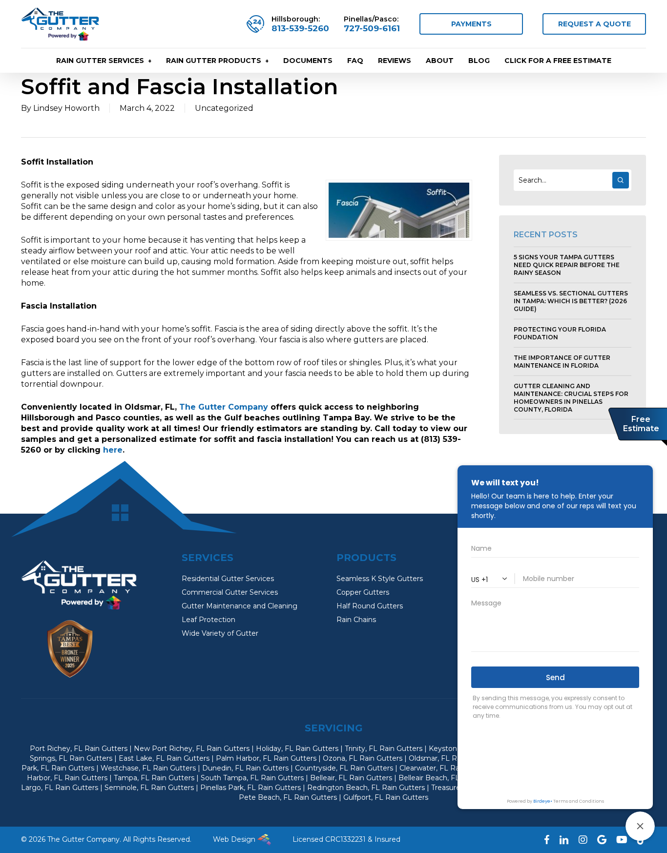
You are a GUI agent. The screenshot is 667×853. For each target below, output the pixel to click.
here (113, 450)
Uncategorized (224, 108)
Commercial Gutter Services (230, 592)
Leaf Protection (208, 619)
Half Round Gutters (369, 606)
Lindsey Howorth (66, 108)
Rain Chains (356, 619)
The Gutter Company (223, 407)
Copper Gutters (362, 592)
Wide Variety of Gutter (220, 633)
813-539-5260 (300, 28)
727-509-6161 (372, 28)
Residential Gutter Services (228, 578)
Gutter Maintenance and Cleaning (239, 606)
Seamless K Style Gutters (379, 578)
